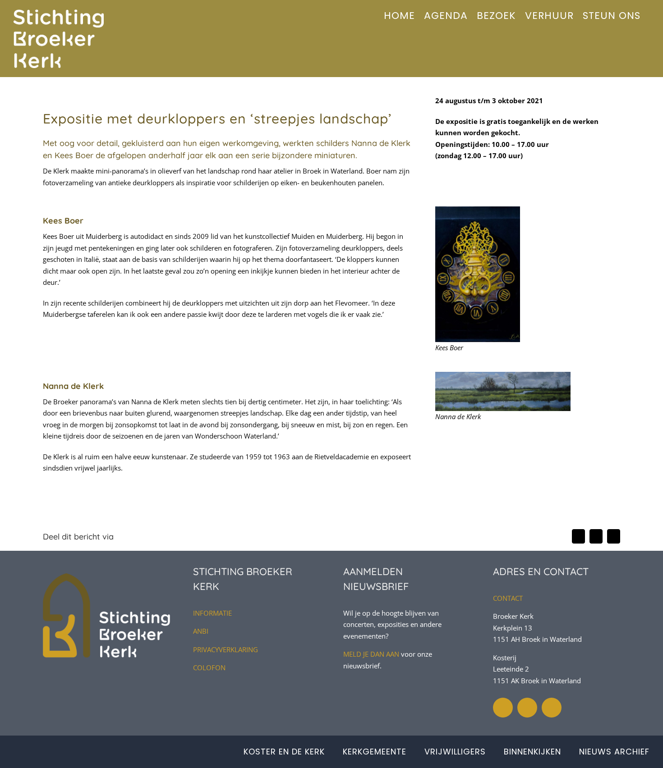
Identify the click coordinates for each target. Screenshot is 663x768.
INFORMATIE (212, 612)
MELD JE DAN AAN (371, 653)
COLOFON (209, 667)
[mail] (552, 708)
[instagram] (503, 708)
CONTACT (508, 598)
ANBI (200, 630)
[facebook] (527, 708)
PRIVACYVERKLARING (225, 649)
